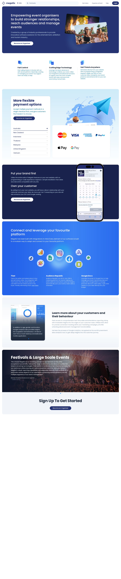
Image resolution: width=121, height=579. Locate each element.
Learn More (35, 285)
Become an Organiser (22, 43)
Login (115, 3)
